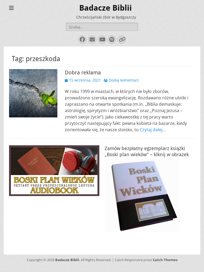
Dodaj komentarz (124, 80)
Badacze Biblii (105, 7)
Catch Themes (165, 259)
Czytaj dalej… (152, 130)
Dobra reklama (83, 72)
